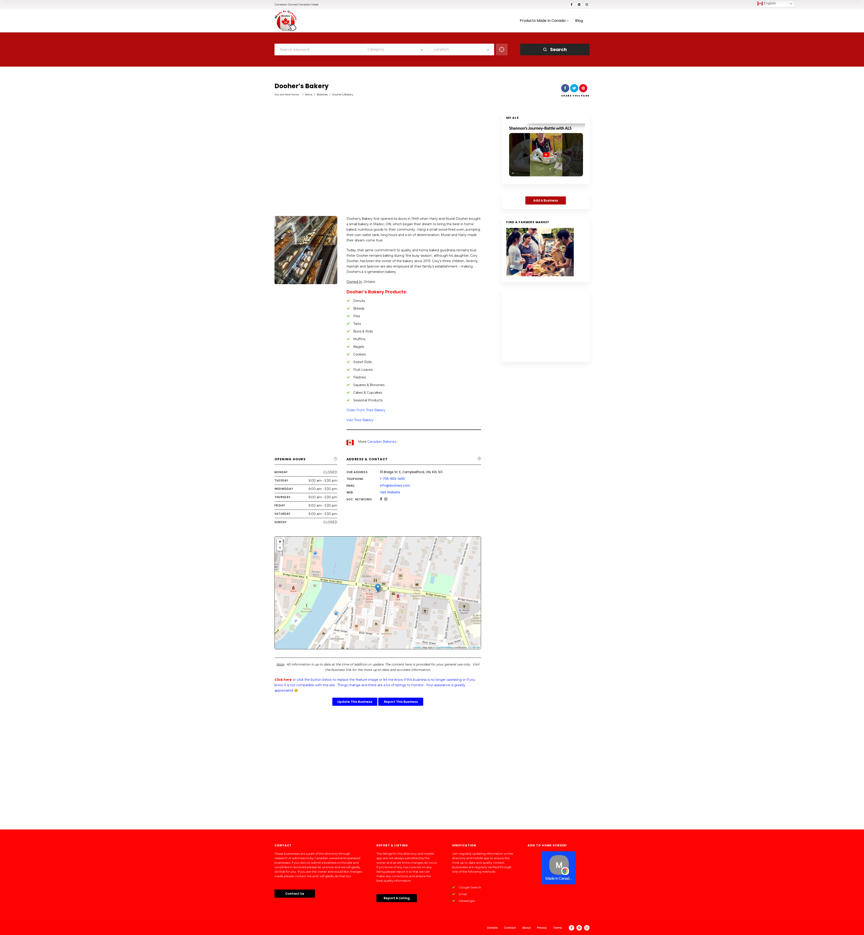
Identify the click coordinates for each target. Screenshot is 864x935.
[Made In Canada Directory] (285, 20)
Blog (579, 20)
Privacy (542, 928)
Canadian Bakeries (381, 442)
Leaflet (417, 647)
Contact (510, 928)
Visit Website (390, 492)
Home (295, 94)
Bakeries (322, 94)
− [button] (280, 547)
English (769, 3)
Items (308, 94)
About (526, 928)
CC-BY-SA (474, 647)
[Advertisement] (377, 164)
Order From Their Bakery (365, 410)
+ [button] (280, 541)
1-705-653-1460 (392, 478)
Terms (557, 928)
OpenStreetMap (444, 647)
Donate (492, 928)
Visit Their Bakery (360, 420)
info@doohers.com (395, 485)
